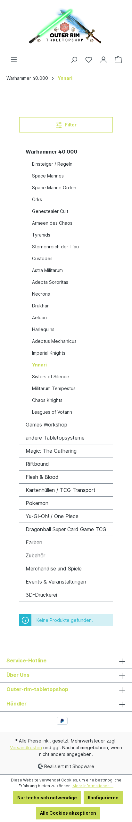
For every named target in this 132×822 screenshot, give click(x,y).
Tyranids (41, 235)
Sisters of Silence (50, 376)
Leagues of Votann (52, 412)
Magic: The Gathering (51, 451)
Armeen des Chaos (52, 223)
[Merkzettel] (88, 60)
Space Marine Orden (54, 187)
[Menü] (13, 60)
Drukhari (41, 305)
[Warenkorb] (118, 60)
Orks (37, 199)
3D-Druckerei (41, 595)
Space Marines (48, 175)
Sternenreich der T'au (55, 246)
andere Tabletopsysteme (55, 437)
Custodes (42, 258)
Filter (70, 124)
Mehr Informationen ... (92, 785)
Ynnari (39, 364)
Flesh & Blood (42, 477)
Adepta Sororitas (50, 282)
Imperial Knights (48, 353)
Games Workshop (46, 424)
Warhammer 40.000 (51, 151)
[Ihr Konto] (103, 60)
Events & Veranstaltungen (56, 581)
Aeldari (39, 317)
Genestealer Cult (50, 211)
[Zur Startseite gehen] (66, 28)
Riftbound (37, 464)
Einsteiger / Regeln (52, 164)
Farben (34, 542)
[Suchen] (74, 60)
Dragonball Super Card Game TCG (66, 529)
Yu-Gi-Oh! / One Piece (52, 516)
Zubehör (35, 555)
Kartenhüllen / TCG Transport (60, 490)
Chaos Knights (47, 400)
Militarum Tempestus (54, 388)
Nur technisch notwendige (47, 797)
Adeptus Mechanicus (54, 341)
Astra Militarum (47, 270)
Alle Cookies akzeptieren (68, 813)
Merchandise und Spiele (54, 568)
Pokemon (37, 503)
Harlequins (43, 329)
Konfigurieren (103, 797)
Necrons (41, 294)
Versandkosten (26, 747)
